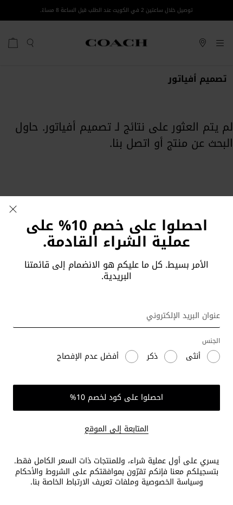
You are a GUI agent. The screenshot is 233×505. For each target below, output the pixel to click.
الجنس (211, 341)
